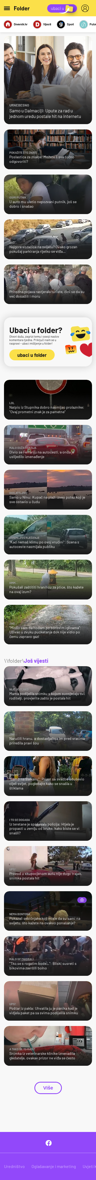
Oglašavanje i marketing (53, 1166)
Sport (70, 24)
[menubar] (86, 8)
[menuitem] (86, 8)
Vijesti (47, 24)
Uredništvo (14, 1166)
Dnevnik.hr (20, 24)
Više (48, 1088)
